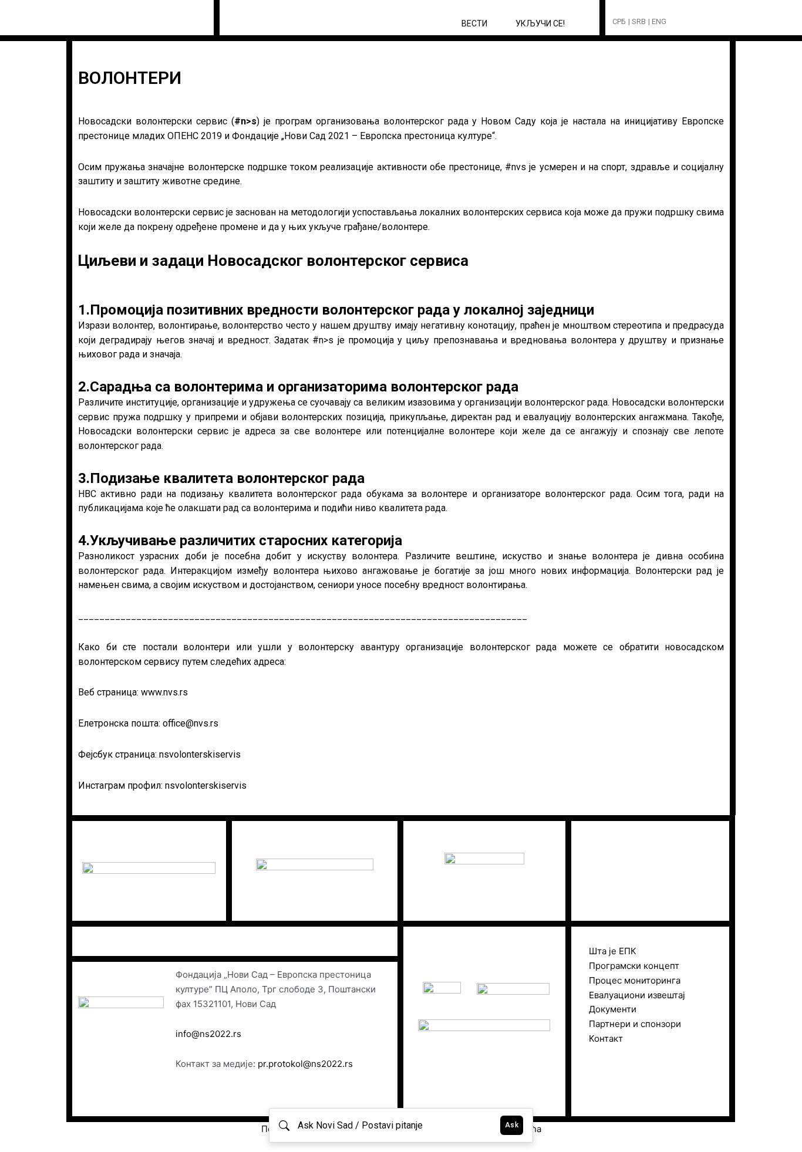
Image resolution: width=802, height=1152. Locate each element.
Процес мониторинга (634, 980)
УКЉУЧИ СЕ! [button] (540, 23)
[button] (697, 22)
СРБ (619, 21)
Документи (612, 1009)
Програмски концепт (634, 965)
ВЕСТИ (474, 23)
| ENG (657, 21)
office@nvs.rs (190, 723)
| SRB (637, 21)
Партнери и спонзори (635, 1023)
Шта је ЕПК (612, 951)
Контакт (606, 1038)
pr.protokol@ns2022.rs (305, 1063)
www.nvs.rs (164, 692)
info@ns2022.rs (208, 1033)
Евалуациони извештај (637, 995)
